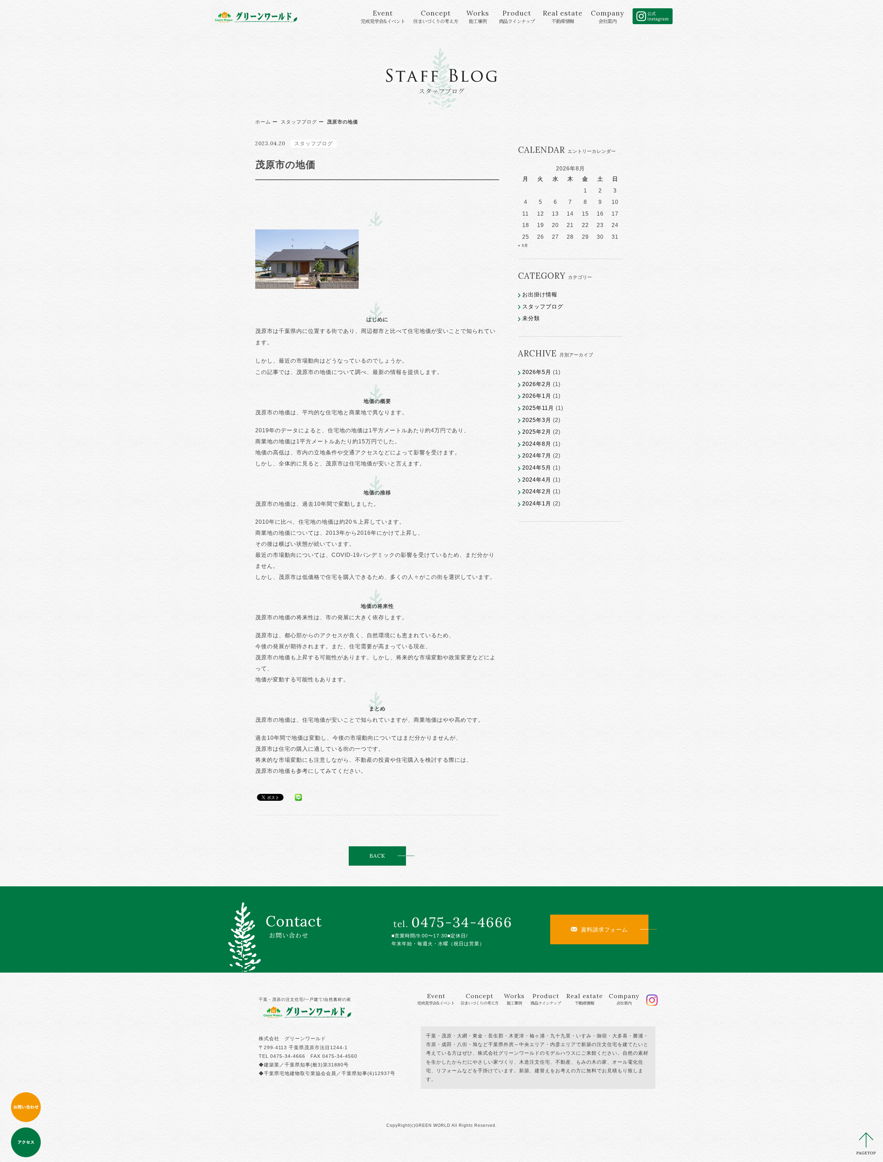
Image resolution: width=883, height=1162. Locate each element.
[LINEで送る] (298, 797)
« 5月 (523, 245)
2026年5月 (536, 372)
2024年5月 (536, 468)
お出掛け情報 (539, 294)
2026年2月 (536, 384)
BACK (377, 855)
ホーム (263, 122)
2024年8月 (536, 444)
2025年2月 (536, 432)
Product (517, 16)
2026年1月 (536, 396)
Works (477, 16)
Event (383, 16)
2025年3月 (536, 420)
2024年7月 (536, 456)
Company (607, 16)
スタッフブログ (299, 122)
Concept (435, 16)
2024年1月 (536, 503)
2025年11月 (538, 408)
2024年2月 (536, 491)
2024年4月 (536, 480)
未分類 (531, 318)
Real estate (563, 16)
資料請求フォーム (604, 929)
